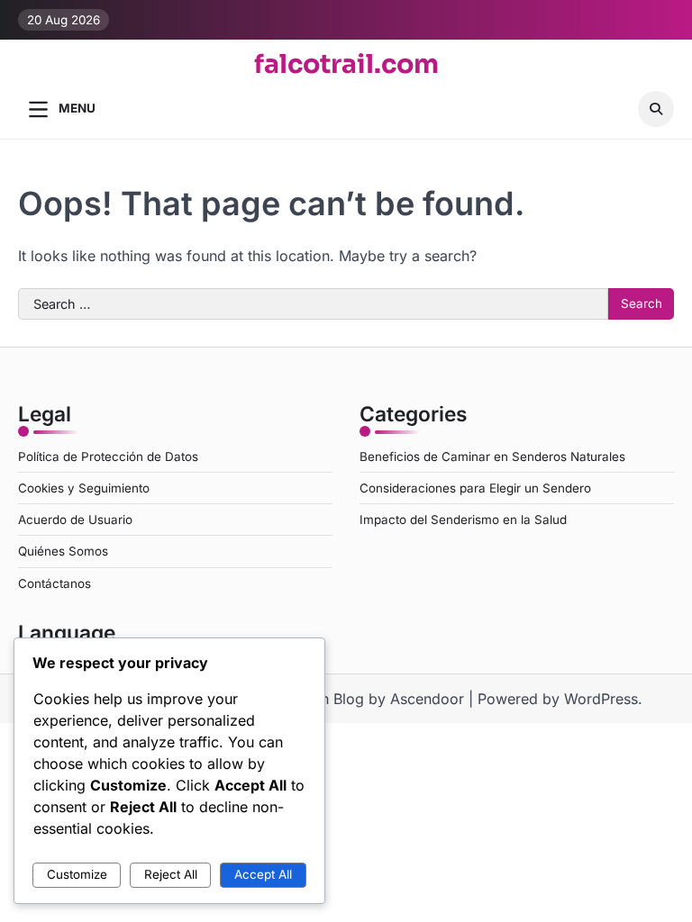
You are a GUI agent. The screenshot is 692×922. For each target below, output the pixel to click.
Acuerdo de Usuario (75, 519)
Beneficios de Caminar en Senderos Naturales (492, 456)
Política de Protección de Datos (108, 456)
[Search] (656, 109)
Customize (77, 874)
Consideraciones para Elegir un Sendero (475, 488)
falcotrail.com (346, 64)
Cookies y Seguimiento (84, 488)
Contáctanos (54, 583)
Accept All (263, 874)
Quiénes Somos (63, 551)
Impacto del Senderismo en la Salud (463, 519)
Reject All (170, 874)
